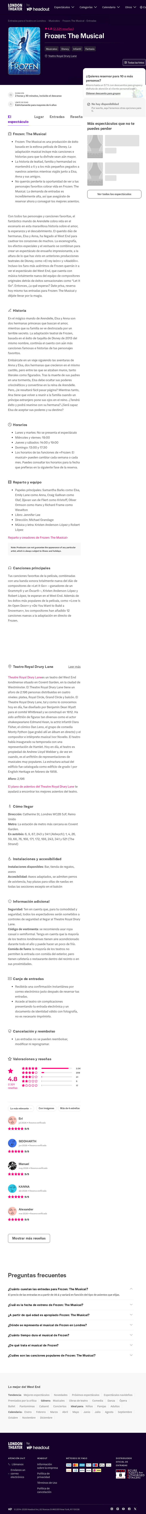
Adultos (115, 1406)
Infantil (77, 49)
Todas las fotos (136, 62)
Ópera (123, 1400)
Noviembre (29, 1417)
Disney (65, 49)
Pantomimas (27, 1406)
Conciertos (59, 1406)
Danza (111, 1400)
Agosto (109, 1412)
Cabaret (44, 1406)
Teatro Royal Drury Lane (62, 56)
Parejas (101, 1406)
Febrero (41, 1412)
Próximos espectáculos (85, 1395)
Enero (28, 1412)
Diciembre (46, 1417)
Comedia (97, 1400)
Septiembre (125, 1412)
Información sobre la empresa (47, 1465)
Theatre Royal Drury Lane (25, 677)
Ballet (11, 1406)
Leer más (74, 666)
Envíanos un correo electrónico (18, 1473)
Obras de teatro (78, 1400)
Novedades (60, 1395)
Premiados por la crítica (22, 1400)
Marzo (54, 1412)
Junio (87, 1412)
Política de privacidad (43, 1475)
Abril (65, 1412)
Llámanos (18, 1464)
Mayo (75, 1412)
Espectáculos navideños (118, 1395)
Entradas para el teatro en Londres (27, 20)
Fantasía (89, 49)
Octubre (13, 1417)
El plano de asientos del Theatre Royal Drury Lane (41, 786)
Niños (89, 1406)
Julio (98, 1412)
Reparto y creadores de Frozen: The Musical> (38, 537)
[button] (64, 7)
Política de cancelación (44, 1490)
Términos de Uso (47, 1482)
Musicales (54, 20)
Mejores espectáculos (36, 1395)
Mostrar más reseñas (29, 1238)
